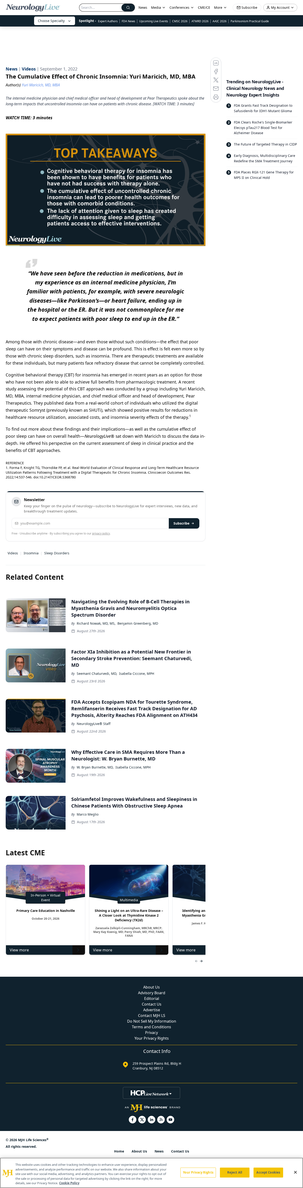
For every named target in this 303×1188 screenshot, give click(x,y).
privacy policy (101, 533)
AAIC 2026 (220, 21)
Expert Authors (108, 21)
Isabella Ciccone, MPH (136, 673)
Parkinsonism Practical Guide (250, 21)
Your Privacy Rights (151, 1038)
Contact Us (151, 1004)
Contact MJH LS (151, 1015)
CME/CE (204, 7)
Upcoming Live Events (153, 21)
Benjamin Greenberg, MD (137, 623)
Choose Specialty (51, 20)
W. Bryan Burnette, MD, (95, 767)
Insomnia (31, 553)
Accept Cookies (268, 1172)
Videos (13, 553)
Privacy (151, 1032)
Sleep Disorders (56, 553)
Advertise (151, 1009)
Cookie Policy (69, 1183)
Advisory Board (151, 992)
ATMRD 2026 (200, 21)
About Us (151, 987)
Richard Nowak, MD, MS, (96, 623)
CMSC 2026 (179, 21)
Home (119, 1151)
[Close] (295, 1172)
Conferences (179, 7)
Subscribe (181, 523)
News (142, 7)
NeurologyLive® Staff (94, 723)
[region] (151, 1173)
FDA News (128, 21)
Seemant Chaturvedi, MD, (97, 673)
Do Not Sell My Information (151, 1021)
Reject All (234, 1172)
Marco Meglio (87, 814)
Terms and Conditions (151, 1026)
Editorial (151, 998)
